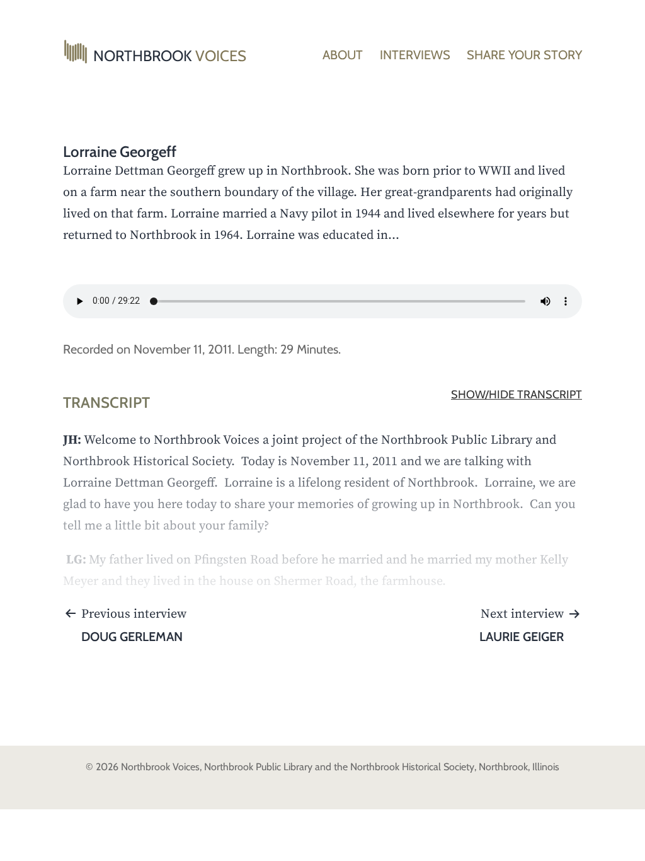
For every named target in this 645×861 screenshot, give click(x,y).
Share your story (524, 54)
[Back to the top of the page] (626, 842)
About (342, 54)
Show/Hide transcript (516, 395)
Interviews (415, 54)
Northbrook (169, 56)
